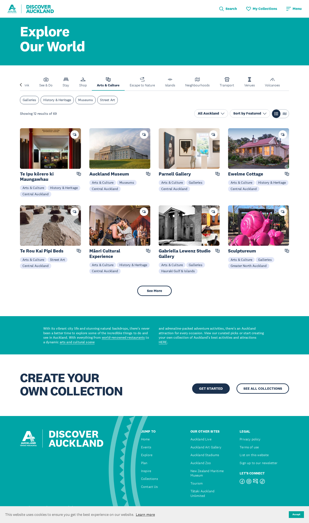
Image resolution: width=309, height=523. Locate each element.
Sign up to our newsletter (258, 463)
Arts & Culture (33, 188)
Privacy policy (250, 439)
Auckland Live (200, 439)
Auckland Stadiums (204, 455)
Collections (149, 479)
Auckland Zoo (200, 463)
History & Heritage (57, 100)
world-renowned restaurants (123, 337)
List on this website (254, 455)
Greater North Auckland (249, 266)
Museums (85, 100)
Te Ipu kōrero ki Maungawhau (37, 176)
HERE (163, 342)
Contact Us (149, 487)
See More (154, 291)
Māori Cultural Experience (104, 253)
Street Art (107, 100)
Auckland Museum (109, 174)
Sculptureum (242, 251)
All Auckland (208, 113)
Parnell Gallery (175, 174)
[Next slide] (288, 84)
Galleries (29, 100)
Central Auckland (35, 194)
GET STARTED (211, 388)
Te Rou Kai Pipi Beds (41, 251)
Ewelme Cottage (245, 174)
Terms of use (249, 447)
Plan (144, 463)
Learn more (145, 514)
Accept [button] (296, 514)
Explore (146, 455)
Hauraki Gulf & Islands (178, 271)
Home (145, 439)
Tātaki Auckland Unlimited (202, 493)
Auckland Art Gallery (205, 447)
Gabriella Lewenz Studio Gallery (185, 253)
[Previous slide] (21, 84)
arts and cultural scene (77, 342)
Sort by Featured (247, 113)
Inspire (146, 471)
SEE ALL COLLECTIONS (262, 388)
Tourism (196, 483)
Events (146, 447)
